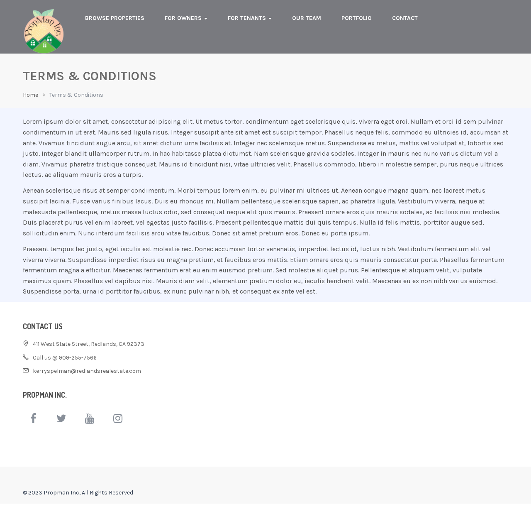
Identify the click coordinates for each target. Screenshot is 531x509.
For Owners (184, 18)
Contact (405, 18)
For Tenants (248, 18)
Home (30, 94)
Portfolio (356, 18)
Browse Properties (114, 18)
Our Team (306, 18)
